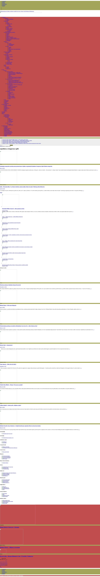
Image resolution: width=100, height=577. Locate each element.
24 (0, 565)
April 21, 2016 (2, 347)
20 (3, 564)
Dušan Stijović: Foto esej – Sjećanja (9, 527)
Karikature (8, 58)
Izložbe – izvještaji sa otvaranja (11, 37)
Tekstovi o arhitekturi (9, 19)
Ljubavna (9, 120)
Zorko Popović (6, 114)
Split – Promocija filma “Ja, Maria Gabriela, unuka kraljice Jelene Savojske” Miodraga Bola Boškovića (22, 186)
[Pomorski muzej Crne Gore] (7, 466)
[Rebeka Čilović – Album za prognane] (11, 544)
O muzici (9, 43)
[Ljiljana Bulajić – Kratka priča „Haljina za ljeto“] (8, 402)
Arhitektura (6, 18)
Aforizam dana (8, 63)
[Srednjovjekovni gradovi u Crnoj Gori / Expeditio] (7, 437)
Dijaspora (3, 111)
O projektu (6, 126)
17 (0, 564)
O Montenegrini (4, 125)
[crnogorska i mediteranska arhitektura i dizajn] (4, 442)
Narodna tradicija (9, 29)
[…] (83, 190)
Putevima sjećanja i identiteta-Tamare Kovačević (10, 284)
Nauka (3, 69)
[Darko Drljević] (5, 462)
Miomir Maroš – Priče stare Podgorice (8, 305)
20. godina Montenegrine (8, 132)
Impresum (5, 127)
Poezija (9, 25)
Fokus (1, 192)
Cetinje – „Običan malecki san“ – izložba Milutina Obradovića (12, 216)
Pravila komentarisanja (8, 133)
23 (6, 564)
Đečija (9, 118)
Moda (5, 65)
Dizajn (7, 35)
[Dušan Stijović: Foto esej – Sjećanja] (17, 524)
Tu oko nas (10, 122)
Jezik (5, 99)
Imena (5, 109)
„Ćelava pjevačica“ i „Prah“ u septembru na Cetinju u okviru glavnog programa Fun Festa (17, 234)
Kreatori (7, 66)
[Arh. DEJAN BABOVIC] (4, 441)
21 (4, 564)
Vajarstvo (7, 34)
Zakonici (9, 93)
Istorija (5, 70)
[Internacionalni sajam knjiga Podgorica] (9, 472)
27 (3, 565)
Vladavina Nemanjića (11, 74)
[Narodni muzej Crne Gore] (7, 433)
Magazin (3, 112)
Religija (5, 102)
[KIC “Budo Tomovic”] (3, 494)
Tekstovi (7, 67)
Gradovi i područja (11, 96)
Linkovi (5, 136)
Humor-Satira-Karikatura (8, 54)
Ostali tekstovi (10, 124)
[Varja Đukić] (4, 493)
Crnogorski (4, 1)
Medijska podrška (7, 130)
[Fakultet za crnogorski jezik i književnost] (9, 447)
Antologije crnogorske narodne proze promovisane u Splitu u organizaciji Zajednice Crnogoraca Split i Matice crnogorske (26, 166)
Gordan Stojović (7, 115)
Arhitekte (7, 20)
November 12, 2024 (3, 286)
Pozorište (7, 52)
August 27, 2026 (5, 235)
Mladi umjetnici (8, 39)
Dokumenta (8, 91)
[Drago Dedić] (4, 503)
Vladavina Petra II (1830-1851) (13, 80)
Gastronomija (6, 103)
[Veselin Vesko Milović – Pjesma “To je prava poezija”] (8, 381)
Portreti (9, 98)
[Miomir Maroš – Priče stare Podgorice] (8, 302)
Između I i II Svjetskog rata (12, 86)
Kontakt (5, 135)
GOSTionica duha (9, 62)
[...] (72, 211)
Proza (9, 24)
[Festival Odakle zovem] (5, 475)
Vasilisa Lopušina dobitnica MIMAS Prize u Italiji (10, 228)
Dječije (9, 48)
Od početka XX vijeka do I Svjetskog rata (15, 84)
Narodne (9, 47)
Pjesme (7, 46)
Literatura (7, 22)
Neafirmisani (8, 31)
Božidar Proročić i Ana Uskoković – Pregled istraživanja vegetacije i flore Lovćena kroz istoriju (20, 425)
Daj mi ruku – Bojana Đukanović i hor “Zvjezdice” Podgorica (16, 556)
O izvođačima (10, 45)
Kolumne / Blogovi (9, 28)
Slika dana (6, 107)
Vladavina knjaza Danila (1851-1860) (14, 81)
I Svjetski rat (10, 85)
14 (4, 562)
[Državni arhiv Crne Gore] (5, 467)
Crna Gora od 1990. (11, 90)
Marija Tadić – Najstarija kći (6, 345)
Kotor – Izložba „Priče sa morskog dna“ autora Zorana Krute (12, 240)
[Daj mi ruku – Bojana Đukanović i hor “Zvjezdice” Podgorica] (3, 553)
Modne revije (8, 68)
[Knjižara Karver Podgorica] (5, 474)
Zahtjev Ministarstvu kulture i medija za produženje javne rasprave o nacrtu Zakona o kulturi (17, 246)
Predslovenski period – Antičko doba (14, 72)
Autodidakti (8, 40)
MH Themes (21, 575)
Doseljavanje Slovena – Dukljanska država (15, 73)
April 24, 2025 (2, 188)
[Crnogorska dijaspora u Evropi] (6, 456)
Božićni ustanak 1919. (12, 87)
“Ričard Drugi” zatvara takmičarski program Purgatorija (11, 222)
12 (2, 562)
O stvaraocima (10, 121)
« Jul (1, 567)
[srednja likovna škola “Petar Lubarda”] (7, 501)
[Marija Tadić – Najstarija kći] (8, 342)
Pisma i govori (10, 92)
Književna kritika (9, 26)
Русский (3, 3)
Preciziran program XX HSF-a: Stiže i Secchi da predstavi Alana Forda (13, 252)
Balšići (9, 75)
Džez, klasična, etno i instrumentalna (14, 49)
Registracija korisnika (7, 134)
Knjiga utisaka (4, 4)
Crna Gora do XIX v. (9, 71)
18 (1, 564)
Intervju (7, 27)
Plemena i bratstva (11, 95)
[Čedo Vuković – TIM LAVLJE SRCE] (8, 361)
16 (6, 562)
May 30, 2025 (2, 168)
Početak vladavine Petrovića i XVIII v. (14, 78)
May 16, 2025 (2, 407)
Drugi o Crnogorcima (11, 97)
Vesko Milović (6, 116)
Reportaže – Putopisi (7, 105)
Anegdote (7, 57)
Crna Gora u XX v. (9, 83)
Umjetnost (3, 17)
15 (5, 562)
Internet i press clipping (8, 131)
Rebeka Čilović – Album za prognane (10, 547)
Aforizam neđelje (9, 64)
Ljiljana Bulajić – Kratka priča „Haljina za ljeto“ (10, 405)
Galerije (5, 106)
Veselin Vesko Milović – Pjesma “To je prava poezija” (11, 384)
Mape (9, 94)
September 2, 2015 (3, 366)
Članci (7, 42)
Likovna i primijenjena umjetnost (9, 32)
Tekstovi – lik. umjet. (9, 36)
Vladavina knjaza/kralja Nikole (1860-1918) (15, 82)
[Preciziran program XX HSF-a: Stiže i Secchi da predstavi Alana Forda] (4, 251)
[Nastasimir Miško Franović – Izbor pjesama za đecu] (10, 206)
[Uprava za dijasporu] (6, 457)
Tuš (9, 61)
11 (1, 562)
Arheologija (6, 101)
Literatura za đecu (9, 23)
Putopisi (9, 123)
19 (2, 564)
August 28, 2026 (5, 210)
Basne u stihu (10, 119)
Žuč (9, 60)
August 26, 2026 (5, 259)
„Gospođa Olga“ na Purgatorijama (7, 258)
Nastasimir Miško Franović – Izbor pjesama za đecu (13, 208)
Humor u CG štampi (9, 59)
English (3, 2)
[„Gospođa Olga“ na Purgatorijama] (4, 257)
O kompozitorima (11, 44)
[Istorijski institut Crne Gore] (5, 468)
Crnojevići (10, 76)
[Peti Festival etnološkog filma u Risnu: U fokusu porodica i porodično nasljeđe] (4, 263)
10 (0, 562)
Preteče (7, 55)
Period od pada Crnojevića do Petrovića (14, 77)
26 (2, 565)
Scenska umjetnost (7, 51)
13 (3, 562)
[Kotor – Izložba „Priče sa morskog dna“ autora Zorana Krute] (4, 239)
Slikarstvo (8, 33)
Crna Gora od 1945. (11, 89)
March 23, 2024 (2, 386)
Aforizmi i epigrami (9, 56)
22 (5, 564)
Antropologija (6, 100)
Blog (3, 113)
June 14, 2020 (2, 307)
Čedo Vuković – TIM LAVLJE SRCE (8, 364)
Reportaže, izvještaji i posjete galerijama (12, 38)
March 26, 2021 (2, 427)
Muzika (5, 41)
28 (4, 565)
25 (1, 565)
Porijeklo (5, 110)
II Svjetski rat (10, 88)
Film (7, 53)
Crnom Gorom (4, 104)
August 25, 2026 (5, 265)
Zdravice (9, 30)
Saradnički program (7, 128)
